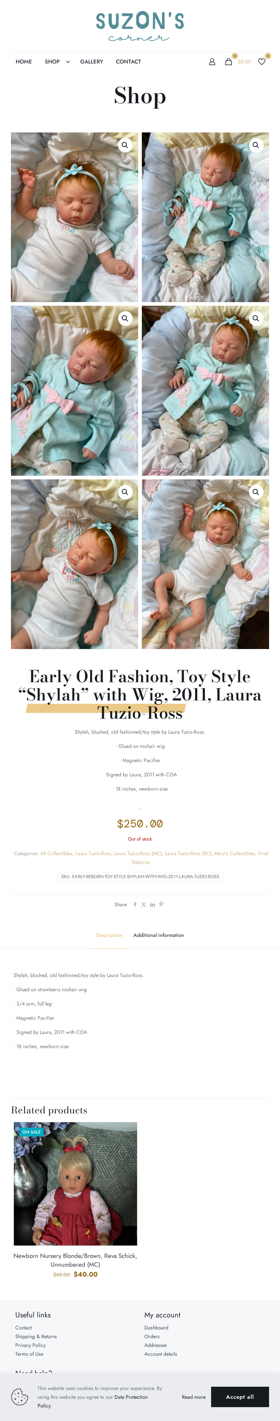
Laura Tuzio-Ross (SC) (188, 853)
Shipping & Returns (36, 1336)
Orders (152, 1336)
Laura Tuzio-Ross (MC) (138, 853)
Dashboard (156, 1327)
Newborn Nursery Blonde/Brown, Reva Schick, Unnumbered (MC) (75, 1260)
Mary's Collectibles (234, 853)
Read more (194, 1397)
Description (109, 935)
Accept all (240, 1397)
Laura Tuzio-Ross (93, 853)
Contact (23, 1327)
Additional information (158, 935)
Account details (160, 1354)
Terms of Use (29, 1354)
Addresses (155, 1345)
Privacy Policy (30, 1345)
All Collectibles (56, 853)
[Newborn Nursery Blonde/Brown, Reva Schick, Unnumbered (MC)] (75, 1204)
